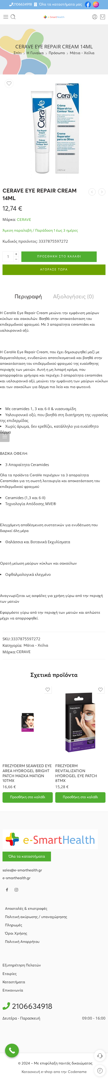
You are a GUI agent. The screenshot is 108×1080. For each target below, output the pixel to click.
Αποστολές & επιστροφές (26, 909)
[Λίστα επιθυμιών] (9, 83)
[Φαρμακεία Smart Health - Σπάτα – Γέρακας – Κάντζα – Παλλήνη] (54, 17)
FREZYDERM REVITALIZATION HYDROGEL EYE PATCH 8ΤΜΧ (76, 773)
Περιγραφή (28, 297)
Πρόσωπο (57, 53)
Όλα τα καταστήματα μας (60, 4)
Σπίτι (18, 53)
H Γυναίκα (35, 53)
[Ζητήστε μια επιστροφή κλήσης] (99, 1055)
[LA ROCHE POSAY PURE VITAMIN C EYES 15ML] (92, 192)
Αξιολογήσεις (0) (73, 297)
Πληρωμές (13, 925)
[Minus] (16, 259)
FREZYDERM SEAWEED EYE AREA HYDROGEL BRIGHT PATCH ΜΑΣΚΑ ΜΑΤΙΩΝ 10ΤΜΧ (27, 773)
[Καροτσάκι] (102, 17)
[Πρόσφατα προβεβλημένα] (99, 1070)
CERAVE (24, 220)
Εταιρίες (10, 974)
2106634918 (22, 4)
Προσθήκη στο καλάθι (59, 256)
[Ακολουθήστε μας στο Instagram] (16, 889)
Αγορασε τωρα (54, 269)
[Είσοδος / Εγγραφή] (95, 17)
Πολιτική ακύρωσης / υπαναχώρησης (36, 917)
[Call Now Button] (12, 1050)
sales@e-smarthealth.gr (22, 870)
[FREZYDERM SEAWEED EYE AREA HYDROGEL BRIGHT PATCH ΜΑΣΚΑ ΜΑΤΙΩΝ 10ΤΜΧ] (28, 722)
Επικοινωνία (13, 990)
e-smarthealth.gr (16, 878)
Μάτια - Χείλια (82, 53)
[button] (28, 797)
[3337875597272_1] (54, 128)
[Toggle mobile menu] (6, 17)
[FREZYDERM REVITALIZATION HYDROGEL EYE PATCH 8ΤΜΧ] (80, 722)
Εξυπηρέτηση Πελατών (22, 965)
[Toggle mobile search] (13, 17)
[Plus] (16, 254)
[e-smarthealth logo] (50, 839)
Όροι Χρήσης (16, 933)
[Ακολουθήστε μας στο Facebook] (7, 890)
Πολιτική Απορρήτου (22, 942)
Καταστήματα (14, 982)
